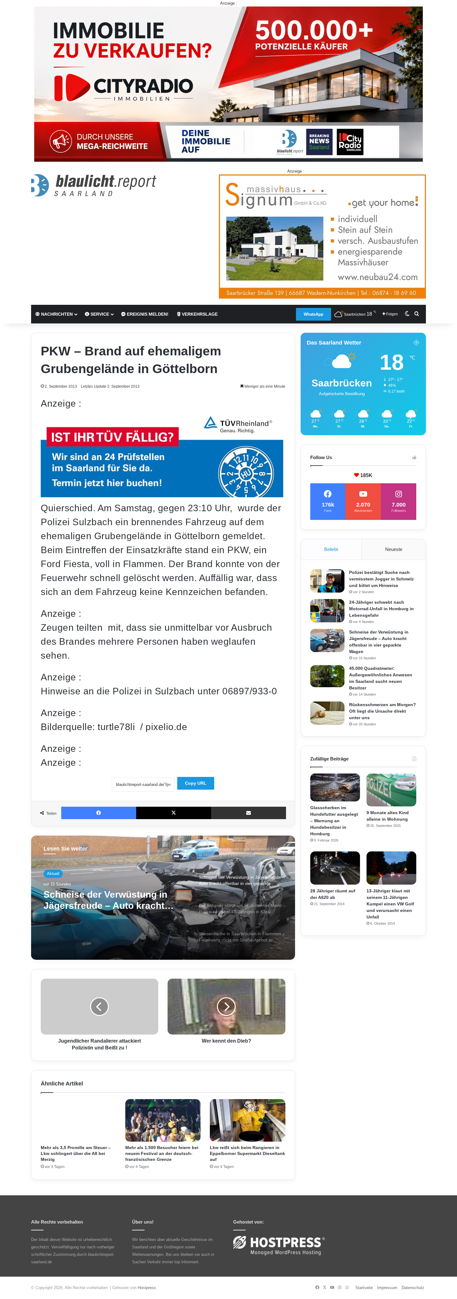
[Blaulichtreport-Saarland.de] (93, 185)
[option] (163, 898)
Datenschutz (413, 1287)
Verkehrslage (199, 314)
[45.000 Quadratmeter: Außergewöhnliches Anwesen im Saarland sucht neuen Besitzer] (327, 676)
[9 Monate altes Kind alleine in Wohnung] (391, 790)
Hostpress (147, 1287)
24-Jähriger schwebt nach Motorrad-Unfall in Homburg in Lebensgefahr (381, 609)
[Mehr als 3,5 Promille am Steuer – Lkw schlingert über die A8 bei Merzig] (78, 1120)
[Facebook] (98, 813)
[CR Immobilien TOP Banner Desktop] (228, 83)
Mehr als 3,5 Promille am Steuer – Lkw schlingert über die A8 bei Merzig (76, 1153)
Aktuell (53, 875)
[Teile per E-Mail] (248, 813)
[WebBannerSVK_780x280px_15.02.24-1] (162, 494)
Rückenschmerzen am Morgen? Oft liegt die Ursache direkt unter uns (382, 711)
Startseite (364, 1287)
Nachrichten (56, 314)
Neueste (393, 549)
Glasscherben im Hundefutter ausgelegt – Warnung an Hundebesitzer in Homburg (334, 820)
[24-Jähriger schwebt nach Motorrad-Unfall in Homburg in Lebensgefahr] (327, 610)
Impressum (387, 1287)
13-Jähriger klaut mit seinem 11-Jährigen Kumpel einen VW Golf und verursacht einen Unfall (390, 903)
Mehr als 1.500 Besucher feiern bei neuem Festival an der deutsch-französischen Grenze (161, 1153)
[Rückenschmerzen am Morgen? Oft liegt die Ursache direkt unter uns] (327, 713)
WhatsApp (313, 314)
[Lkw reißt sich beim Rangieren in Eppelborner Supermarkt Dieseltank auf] (247, 1120)
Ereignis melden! (147, 314)
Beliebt (331, 549)
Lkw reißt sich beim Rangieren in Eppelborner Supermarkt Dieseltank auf (247, 1153)
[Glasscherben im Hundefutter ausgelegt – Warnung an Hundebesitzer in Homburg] (335, 787)
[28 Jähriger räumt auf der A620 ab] (335, 868)
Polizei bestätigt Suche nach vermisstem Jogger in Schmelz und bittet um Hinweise (381, 579)
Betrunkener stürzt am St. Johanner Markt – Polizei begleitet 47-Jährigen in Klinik (109, 906)
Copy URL (195, 783)
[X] (173, 813)
